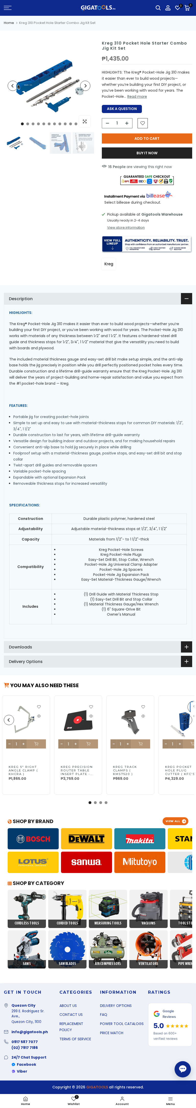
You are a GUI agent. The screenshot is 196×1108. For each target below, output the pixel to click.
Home (9, 22)
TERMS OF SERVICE (75, 1039)
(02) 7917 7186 (24, 1047)
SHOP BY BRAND (32, 821)
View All (173, 821)
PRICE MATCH (111, 1032)
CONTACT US (71, 1014)
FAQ (103, 1014)
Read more (137, 96)
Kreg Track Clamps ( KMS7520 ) (125, 770)
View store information (126, 227)
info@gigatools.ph (29, 1031)
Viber (22, 1071)
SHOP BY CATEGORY (38, 883)
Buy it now (147, 153)
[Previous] (13, 86)
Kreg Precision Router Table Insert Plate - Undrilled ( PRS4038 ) (77, 774)
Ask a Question (122, 108)
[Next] (85, 86)
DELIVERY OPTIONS (116, 1005)
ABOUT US (68, 1005)
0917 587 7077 (24, 1041)
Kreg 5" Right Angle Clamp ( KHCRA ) (23, 770)
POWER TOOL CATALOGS (122, 1023)
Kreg (108, 264)
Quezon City (23, 1005)
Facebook (26, 1064)
